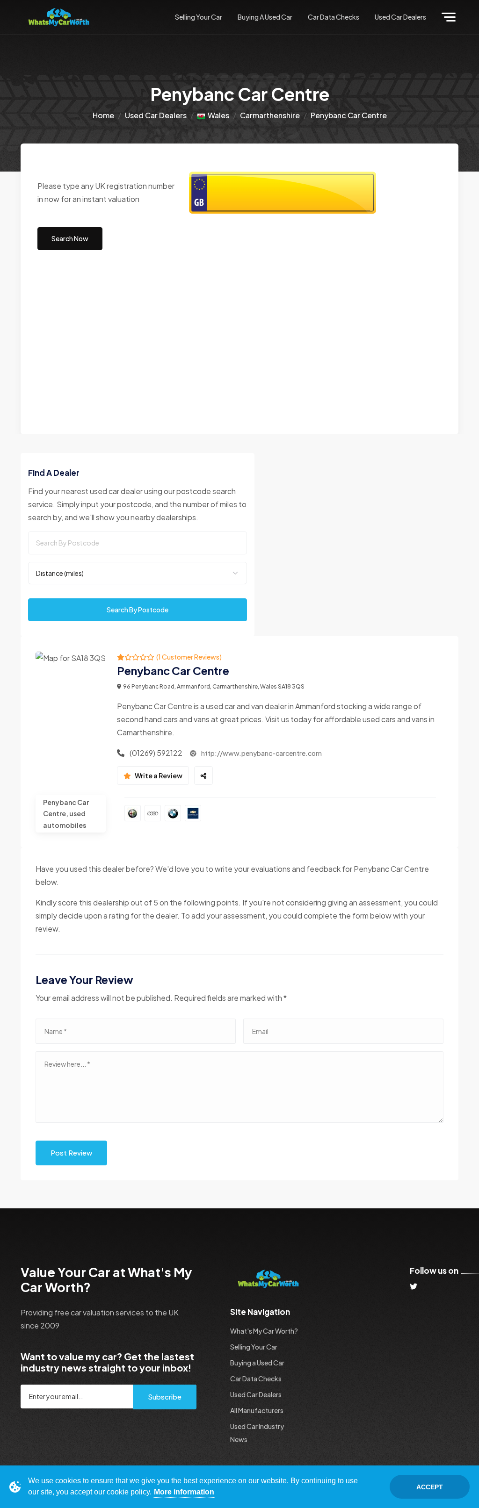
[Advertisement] (239, 345)
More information (184, 1492)
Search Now (69, 238)
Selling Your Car (198, 17)
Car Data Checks (333, 17)
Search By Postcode (137, 609)
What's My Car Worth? (264, 1331)
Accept (429, 1487)
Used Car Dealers (400, 17)
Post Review (71, 1152)
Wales (217, 115)
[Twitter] (413, 1286)
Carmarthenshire (270, 115)
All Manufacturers (256, 1410)
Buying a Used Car (265, 17)
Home (103, 115)
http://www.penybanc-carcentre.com (261, 753)
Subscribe (164, 1396)
